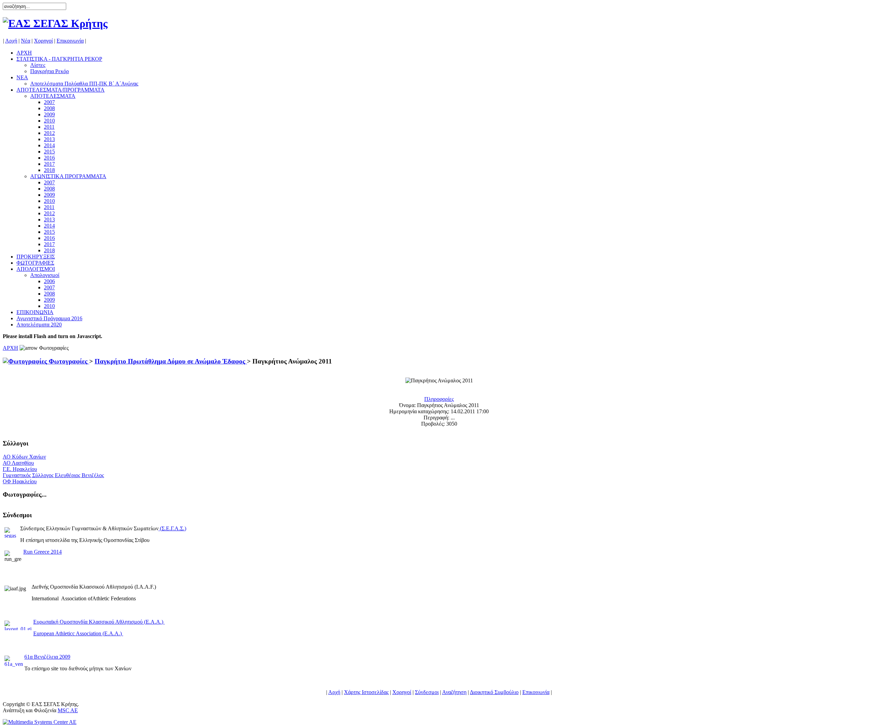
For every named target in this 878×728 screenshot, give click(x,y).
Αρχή (11, 41)
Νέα (25, 41)
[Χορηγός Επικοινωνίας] (39, 722)
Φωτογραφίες (68, 361)
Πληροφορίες (439, 399)
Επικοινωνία (70, 41)
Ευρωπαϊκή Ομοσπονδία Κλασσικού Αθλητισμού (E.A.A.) (99, 622)
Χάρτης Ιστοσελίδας (366, 692)
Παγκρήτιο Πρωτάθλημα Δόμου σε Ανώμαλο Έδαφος (171, 361)
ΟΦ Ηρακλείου (20, 481)
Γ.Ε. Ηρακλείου (20, 469)
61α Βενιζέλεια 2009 (47, 657)
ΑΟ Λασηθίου (18, 463)
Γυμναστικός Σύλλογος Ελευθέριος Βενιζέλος (53, 475)
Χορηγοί (43, 41)
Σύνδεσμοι (427, 692)
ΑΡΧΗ (10, 348)
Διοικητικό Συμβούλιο (494, 692)
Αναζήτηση (454, 692)
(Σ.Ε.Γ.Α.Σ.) (173, 528)
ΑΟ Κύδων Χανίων (24, 457)
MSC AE (68, 710)
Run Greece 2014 (42, 552)
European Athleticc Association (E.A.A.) (78, 633)
